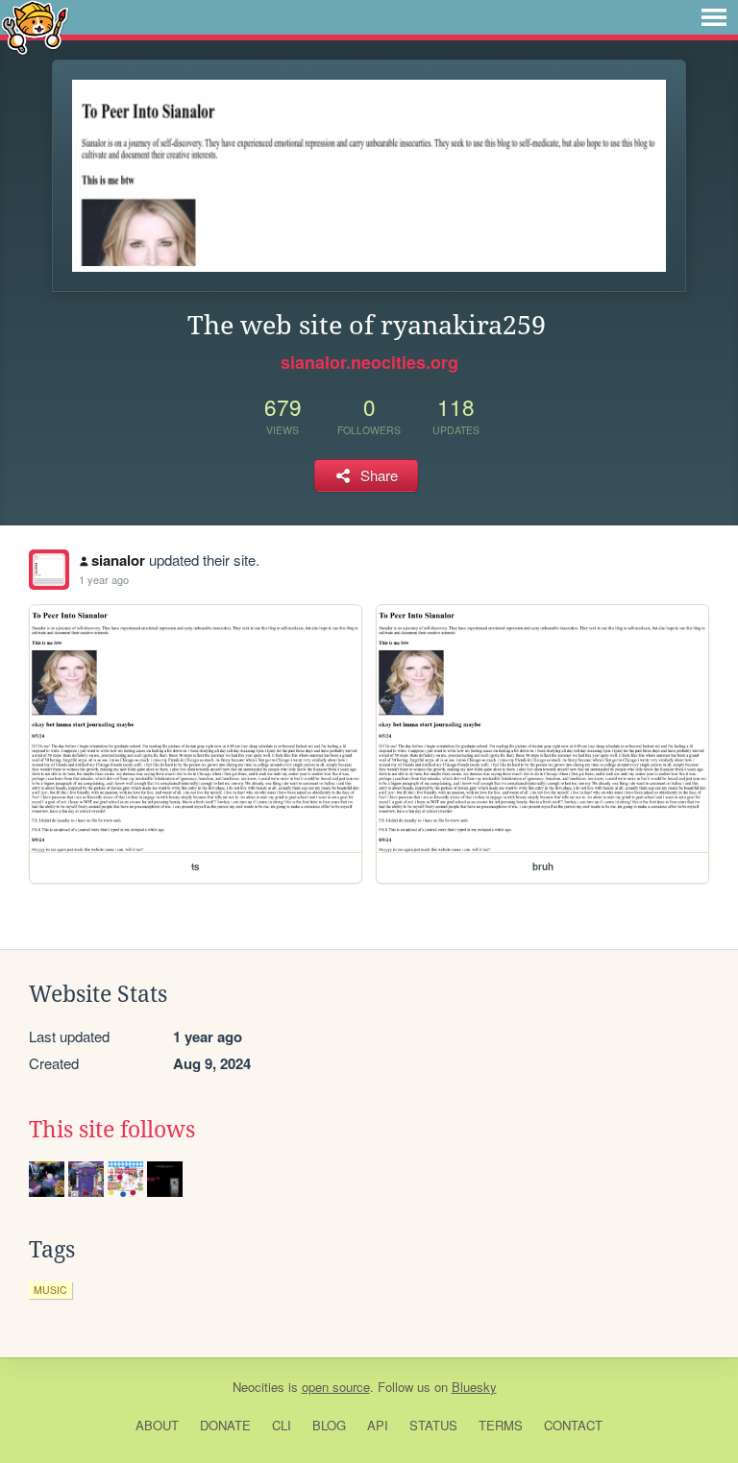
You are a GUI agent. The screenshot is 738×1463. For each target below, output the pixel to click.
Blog (329, 1425)
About (157, 1425)
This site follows (112, 1129)
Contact (573, 1425)
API (377, 1425)
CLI (281, 1425)
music (50, 1289)
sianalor (118, 560)
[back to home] (35, 26)
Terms (501, 1425)
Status (433, 1425)
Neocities (258, 1387)
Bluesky (474, 1387)
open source (336, 1387)
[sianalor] (49, 569)
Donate (225, 1425)
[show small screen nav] (714, 17)
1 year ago (104, 579)
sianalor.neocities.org (369, 362)
